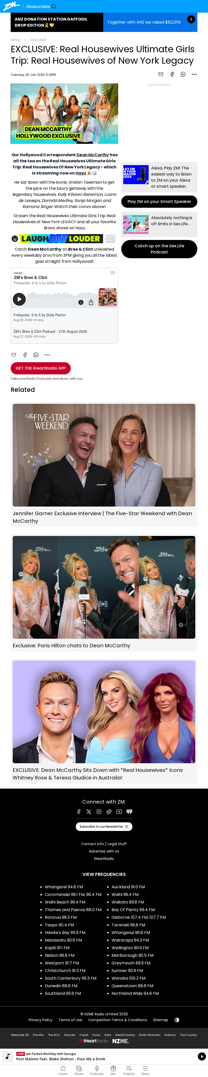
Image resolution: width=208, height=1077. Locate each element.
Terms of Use (70, 1019)
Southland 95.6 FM (63, 993)
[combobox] (194, 74)
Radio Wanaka (149, 1035)
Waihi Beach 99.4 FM (65, 902)
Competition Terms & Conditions (117, 1019)
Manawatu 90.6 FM (63, 940)
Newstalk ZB (19, 1035)
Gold (107, 1035)
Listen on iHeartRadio (104, 1056)
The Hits (38, 1035)
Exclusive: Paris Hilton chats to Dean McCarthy (104, 592)
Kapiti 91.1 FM (57, 948)
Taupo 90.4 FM (59, 925)
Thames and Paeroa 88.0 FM (73, 910)
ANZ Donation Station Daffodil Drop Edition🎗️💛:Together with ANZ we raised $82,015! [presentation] (104, 22)
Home (15, 40)
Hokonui (170, 1035)
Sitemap (160, 1019)
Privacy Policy (41, 1019)
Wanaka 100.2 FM (128, 978)
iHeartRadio (104, 858)
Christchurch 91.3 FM (65, 971)
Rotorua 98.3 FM (61, 917)
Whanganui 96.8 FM (131, 932)
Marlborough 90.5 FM (132, 955)
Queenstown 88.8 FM (132, 986)
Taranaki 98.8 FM (128, 925)
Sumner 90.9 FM (127, 971)
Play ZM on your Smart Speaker (159, 185)
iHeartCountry (125, 1035)
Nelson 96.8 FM (59, 955)
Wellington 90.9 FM (130, 948)
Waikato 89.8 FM (128, 902)
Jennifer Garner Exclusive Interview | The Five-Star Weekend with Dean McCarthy (104, 464)
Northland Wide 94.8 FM (135, 993)
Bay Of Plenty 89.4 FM (133, 910)
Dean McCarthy (93, 155)
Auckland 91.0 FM (128, 887)
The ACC (54, 1035)
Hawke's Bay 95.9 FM (65, 932)
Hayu (81, 173)
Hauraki (69, 1035)
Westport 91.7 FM (62, 963)
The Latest (38, 40)
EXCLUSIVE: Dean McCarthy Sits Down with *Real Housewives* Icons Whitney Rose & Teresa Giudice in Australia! (104, 721)
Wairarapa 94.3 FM (130, 940)
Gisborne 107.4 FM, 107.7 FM (139, 917)
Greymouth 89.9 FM (131, 963)
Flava (96, 1035)
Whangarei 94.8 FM (64, 887)
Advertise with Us (104, 851)
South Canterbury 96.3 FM (70, 978)
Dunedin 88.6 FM (61, 986)
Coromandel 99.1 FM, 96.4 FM (73, 894)
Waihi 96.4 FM (125, 894)
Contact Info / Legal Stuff (104, 843)
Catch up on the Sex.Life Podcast (159, 235)
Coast (83, 1035)
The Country (188, 1035)
